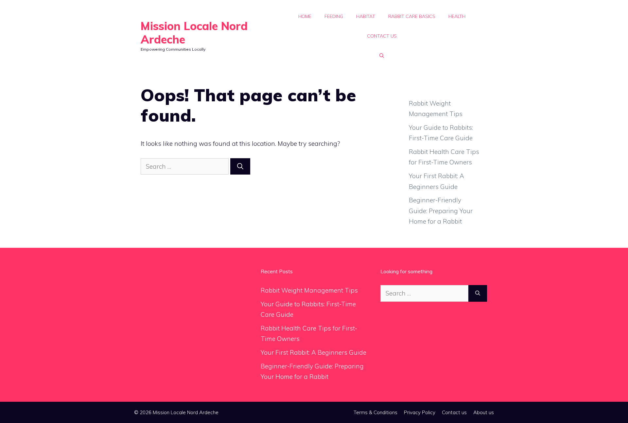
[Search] (240, 166)
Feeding (333, 16)
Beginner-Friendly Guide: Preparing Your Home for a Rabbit (441, 210)
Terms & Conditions (375, 412)
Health (456, 16)
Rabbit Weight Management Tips (309, 290)
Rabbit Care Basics (411, 16)
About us (483, 412)
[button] (382, 55)
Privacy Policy (419, 412)
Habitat (365, 16)
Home (304, 16)
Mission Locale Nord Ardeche (194, 32)
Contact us (382, 36)
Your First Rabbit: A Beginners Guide (313, 352)
